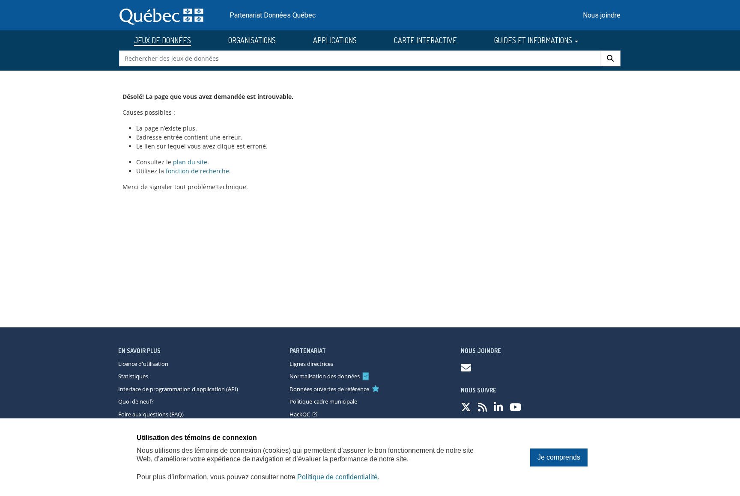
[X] (466, 407)
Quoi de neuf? (136, 401)
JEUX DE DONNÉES (162, 40)
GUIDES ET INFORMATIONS (534, 40)
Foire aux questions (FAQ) (151, 414)
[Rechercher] (610, 58)
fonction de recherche (197, 171)
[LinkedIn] (498, 407)
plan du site (190, 162)
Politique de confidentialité (337, 477)
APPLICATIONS (335, 40)
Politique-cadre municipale (323, 401)
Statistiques (133, 376)
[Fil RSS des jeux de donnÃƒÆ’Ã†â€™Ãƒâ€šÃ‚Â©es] (482, 407)
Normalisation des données (324, 376)
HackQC (299, 414)
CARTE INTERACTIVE (425, 40)
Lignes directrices (311, 364)
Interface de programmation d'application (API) (178, 389)
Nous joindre (602, 15)
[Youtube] (515, 407)
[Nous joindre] (466, 367)
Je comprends (558, 457)
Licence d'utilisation (143, 364)
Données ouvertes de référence (329, 389)
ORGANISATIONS (252, 40)
